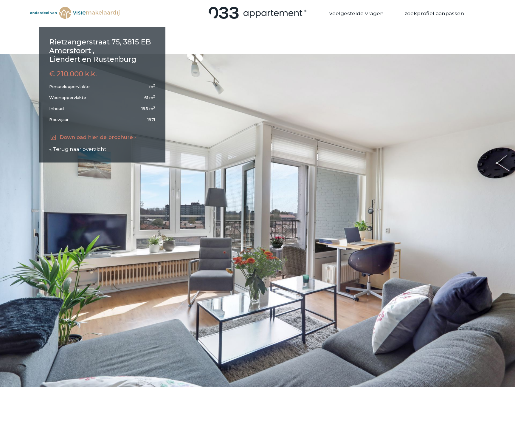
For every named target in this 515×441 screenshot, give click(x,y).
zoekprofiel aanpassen (434, 13)
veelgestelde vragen (356, 13)
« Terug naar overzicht (77, 149)
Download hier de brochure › (98, 137)
